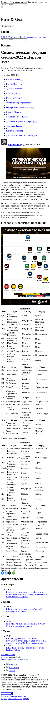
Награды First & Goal (15, 98)
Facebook (13, 664)
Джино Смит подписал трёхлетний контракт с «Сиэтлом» (24, 610)
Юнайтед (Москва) (14, 131)
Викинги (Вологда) (14, 79)
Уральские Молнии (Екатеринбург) (21, 121)
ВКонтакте (14, 667)
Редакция (5, 696)
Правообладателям (18, 696)
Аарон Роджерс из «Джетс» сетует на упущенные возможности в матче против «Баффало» (26, 594)
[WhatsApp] (13, 573)
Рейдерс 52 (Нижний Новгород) (20, 107)
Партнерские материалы (17, 592)
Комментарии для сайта (14, 659)
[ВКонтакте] (2, 573)
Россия (15, 37)
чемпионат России (14, 126)
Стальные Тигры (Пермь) (17, 117)
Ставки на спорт (39, 37)
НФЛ (3, 37)
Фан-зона (27, 37)
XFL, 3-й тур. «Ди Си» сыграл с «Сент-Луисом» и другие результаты (25, 625)
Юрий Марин (14, 144)
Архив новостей (8, 654)
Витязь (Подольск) (14, 84)
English (26, 698)
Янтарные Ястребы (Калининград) (21, 135)
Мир (21, 37)
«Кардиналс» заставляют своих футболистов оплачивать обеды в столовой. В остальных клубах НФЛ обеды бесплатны (26, 640)
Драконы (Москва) (14, 89)
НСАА (9, 37)
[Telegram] (6, 573)
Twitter (12, 671)
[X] (9, 573)
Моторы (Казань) (13, 93)
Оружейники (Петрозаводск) (19, 103)
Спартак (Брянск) (13, 112)
